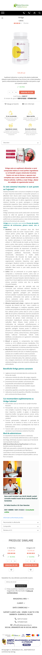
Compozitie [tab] (7, 526)
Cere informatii (29, 104)
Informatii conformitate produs (13, 518)
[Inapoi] (1, 18)
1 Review (25, 23)
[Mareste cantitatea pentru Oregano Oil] (34, 561)
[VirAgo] (21, 48)
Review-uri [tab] (7, 530)
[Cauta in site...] (39, 13)
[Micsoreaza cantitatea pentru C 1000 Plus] (7, 561)
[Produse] (3, 13)
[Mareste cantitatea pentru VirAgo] (16, 92)
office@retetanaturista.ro (22, 625)
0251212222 (22, 619)
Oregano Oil (30, 548)
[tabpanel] (21, 48)
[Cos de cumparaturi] (34, 13)
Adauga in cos (27, 92)
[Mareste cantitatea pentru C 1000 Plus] (14, 561)
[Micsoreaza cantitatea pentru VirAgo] (9, 92)
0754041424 (22, 622)
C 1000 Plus (11, 548)
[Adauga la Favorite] (11, 569)
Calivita (21, 21)
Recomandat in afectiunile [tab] (11, 522)
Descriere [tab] (6, 143)
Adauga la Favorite (12, 104)
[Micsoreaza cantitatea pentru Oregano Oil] (27, 561)
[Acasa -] (21, 5)
